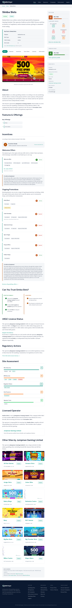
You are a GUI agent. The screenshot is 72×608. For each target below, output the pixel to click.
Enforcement (61, 2)
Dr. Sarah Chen (12, 575)
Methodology (44, 587)
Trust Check (26, 51)
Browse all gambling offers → (10, 284)
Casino (11, 16)
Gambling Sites (31, 587)
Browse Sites (64, 592)
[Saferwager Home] (7, 2)
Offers (39, 2)
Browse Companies (65, 589)
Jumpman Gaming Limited (55, 83)
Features (11, 51)
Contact (43, 596)
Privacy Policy (53, 587)
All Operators (31, 589)
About (4, 51)
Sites (34, 2)
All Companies (31, 592)
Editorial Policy (44, 589)
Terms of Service (54, 589)
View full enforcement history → (11, 356)
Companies (53, 2)
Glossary (43, 592)
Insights (68, 2)
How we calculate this (38, 144)
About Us (43, 594)
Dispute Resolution (7, 332)
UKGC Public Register (10, 45)
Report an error (19, 573)
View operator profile (54, 57)
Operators (45, 2)
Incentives (18, 51)
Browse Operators (65, 587)
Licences (34, 51)
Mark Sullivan (26, 575)
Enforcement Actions (33, 594)
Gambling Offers (32, 596)
